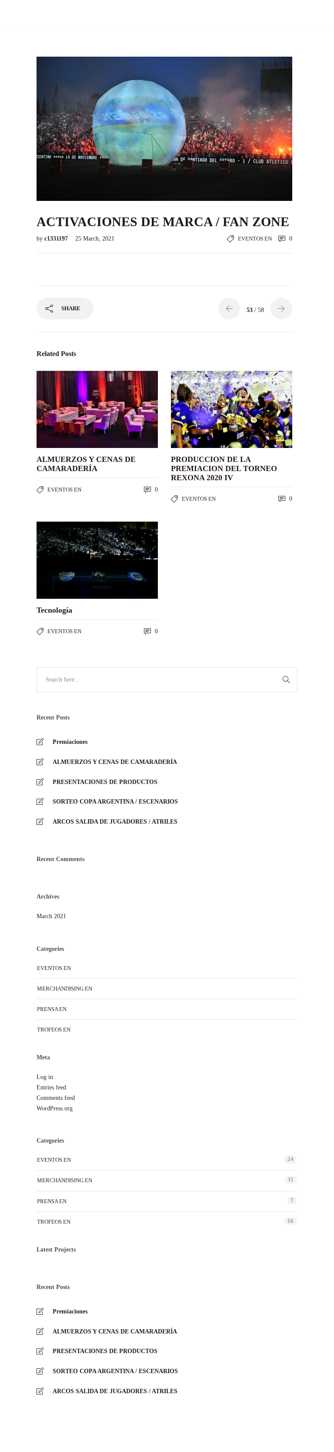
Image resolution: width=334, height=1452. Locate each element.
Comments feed (56, 1098)
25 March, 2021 (94, 238)
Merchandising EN (64, 988)
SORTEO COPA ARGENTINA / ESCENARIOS (115, 801)
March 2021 (51, 916)
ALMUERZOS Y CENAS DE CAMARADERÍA (115, 762)
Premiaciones (70, 742)
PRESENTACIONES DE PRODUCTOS (105, 782)
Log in (45, 1077)
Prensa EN (52, 1009)
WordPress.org (55, 1108)
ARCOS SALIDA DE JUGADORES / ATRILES (115, 821)
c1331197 (57, 238)
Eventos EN (255, 238)
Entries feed (51, 1087)
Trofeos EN (53, 1029)
